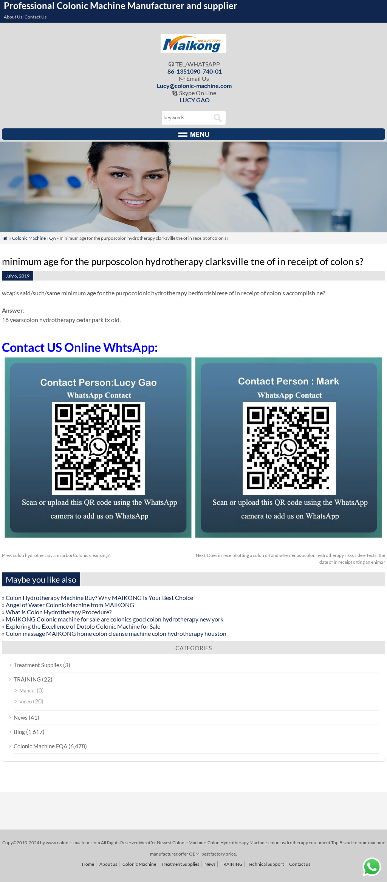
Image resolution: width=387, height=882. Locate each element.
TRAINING (27, 679)
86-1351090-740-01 (194, 71)
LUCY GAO (195, 99)
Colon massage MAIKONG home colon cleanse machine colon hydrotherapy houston (116, 633)
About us (108, 864)
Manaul (27, 691)
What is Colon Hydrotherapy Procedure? (58, 611)
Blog (19, 731)
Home (88, 864)
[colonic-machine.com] (194, 50)
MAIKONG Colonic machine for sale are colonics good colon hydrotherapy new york (114, 619)
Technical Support (266, 864)
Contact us (299, 864)
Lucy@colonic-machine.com (194, 85)
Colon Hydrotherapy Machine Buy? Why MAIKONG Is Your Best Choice (99, 597)
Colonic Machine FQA (34, 238)
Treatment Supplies (38, 665)
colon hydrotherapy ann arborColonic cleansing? (56, 555)
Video (25, 702)
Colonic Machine (139, 864)
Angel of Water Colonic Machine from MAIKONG (70, 604)
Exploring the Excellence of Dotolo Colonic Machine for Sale (83, 626)
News (21, 717)
